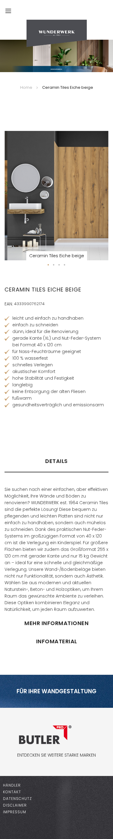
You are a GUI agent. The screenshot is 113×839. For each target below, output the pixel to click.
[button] (48, 265)
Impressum (14, 811)
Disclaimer (15, 805)
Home (26, 87)
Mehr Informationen (56, 623)
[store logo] (56, 33)
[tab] (56, 463)
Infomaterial (56, 641)
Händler (12, 785)
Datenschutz (17, 798)
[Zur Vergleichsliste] (87, 14)
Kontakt (12, 791)
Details (56, 461)
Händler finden (23, 428)
